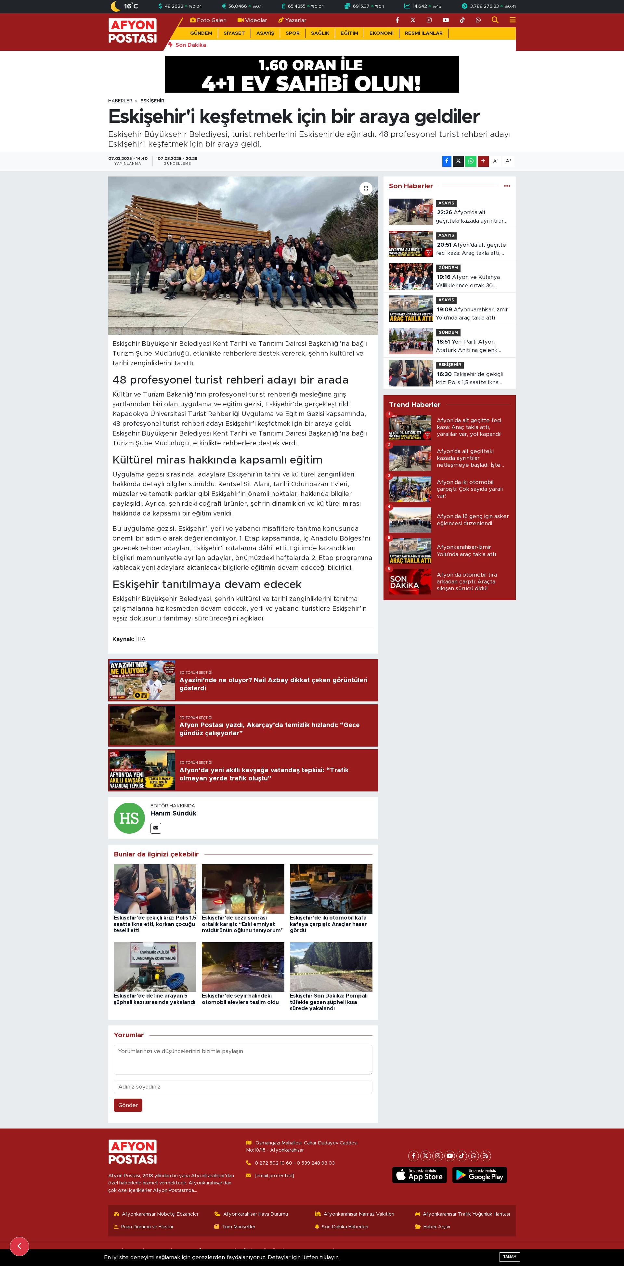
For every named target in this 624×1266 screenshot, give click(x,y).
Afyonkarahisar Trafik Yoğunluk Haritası (466, 1214)
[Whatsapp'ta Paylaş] (470, 161)
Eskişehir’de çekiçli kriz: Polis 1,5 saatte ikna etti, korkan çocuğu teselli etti (155, 924)
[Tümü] (507, 186)
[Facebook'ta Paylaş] (446, 161)
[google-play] (480, 1175)
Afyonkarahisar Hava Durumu (255, 1214)
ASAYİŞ (265, 33)
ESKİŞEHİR (152, 101)
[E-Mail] (155, 828)
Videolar (256, 20)
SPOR (293, 33)
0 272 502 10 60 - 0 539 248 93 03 (295, 1163)
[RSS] (485, 1156)
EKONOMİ (382, 33)
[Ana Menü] (510, 20)
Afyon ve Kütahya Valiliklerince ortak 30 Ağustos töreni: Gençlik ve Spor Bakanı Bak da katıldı (470, 282)
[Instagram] (437, 1156)
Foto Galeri (212, 20)
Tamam (509, 1257)
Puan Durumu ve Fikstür (147, 1226)
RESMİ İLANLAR (424, 33)
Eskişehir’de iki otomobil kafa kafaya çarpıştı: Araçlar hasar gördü (328, 924)
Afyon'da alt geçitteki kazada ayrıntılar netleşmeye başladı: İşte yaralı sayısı (470, 217)
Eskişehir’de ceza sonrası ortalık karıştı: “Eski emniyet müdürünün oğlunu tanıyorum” (243, 924)
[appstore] (419, 1175)
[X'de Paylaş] (458, 161)
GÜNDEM (201, 33)
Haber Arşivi (436, 1226)
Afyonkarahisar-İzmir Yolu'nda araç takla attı (472, 314)
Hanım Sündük (173, 813)
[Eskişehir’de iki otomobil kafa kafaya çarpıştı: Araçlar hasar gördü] (331, 888)
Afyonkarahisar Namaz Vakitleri (359, 1214)
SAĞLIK (320, 33)
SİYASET (234, 33)
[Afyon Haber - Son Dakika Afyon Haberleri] (132, 31)
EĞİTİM (349, 33)
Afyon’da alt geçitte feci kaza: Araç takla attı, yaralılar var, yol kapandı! (471, 249)
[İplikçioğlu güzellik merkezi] (312, 74)
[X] (425, 1156)
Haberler (120, 101)
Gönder (128, 1105)
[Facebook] (413, 1156)
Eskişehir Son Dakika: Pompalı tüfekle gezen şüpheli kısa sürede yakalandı (329, 1002)
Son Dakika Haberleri (345, 1226)
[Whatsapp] (473, 1156)
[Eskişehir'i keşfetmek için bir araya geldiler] (243, 255)
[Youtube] (449, 1156)
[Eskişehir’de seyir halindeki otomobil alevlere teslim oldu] (243, 966)
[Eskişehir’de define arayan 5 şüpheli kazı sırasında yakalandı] (155, 966)
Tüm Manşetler (238, 1226)
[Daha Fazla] (483, 161)
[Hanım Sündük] (129, 817)
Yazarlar (295, 20)
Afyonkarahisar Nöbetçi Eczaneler (160, 1214)
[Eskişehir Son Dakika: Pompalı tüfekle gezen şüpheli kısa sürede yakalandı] (331, 966)
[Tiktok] (461, 1156)
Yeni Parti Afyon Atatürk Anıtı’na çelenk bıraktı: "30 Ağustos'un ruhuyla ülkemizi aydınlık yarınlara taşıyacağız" (468, 346)
